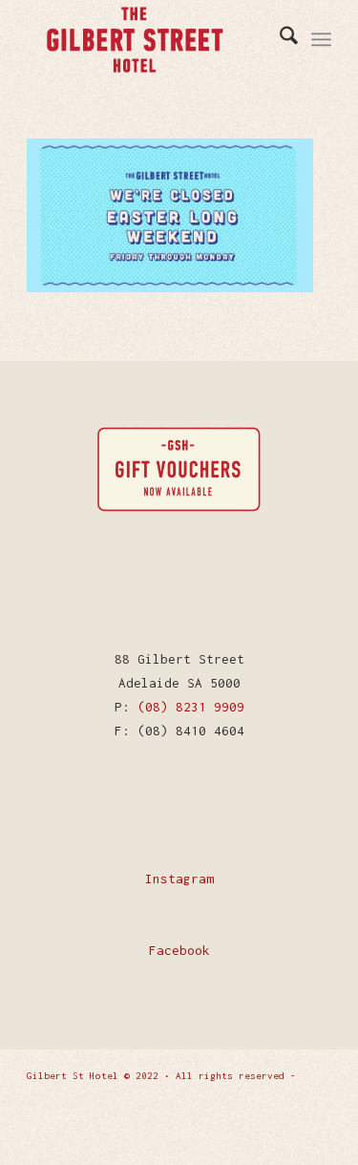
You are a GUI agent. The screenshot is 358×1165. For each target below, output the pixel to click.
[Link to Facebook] (288, 1122)
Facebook (179, 950)
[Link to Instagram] (317, 1122)
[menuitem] (279, 39)
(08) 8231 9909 (190, 706)
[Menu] (321, 39)
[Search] (279, 39)
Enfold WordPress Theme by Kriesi (118, 1099)
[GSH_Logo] (160, 39)
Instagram (179, 878)
